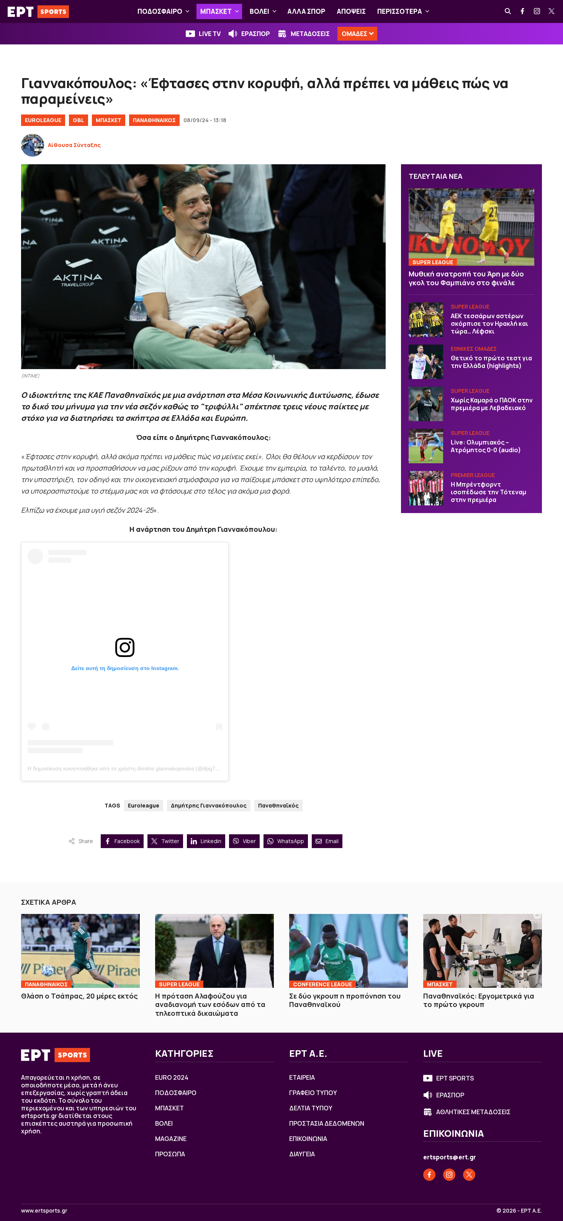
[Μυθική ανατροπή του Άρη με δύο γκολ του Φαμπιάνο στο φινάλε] (471, 227)
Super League (432, 262)
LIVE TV (210, 33)
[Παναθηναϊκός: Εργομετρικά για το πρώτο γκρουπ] (482, 950)
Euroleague (143, 805)
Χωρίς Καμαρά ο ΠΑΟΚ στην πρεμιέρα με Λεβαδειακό (492, 404)
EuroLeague (43, 120)
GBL (78, 120)
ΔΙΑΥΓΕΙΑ (302, 1154)
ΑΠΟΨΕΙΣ (351, 11)
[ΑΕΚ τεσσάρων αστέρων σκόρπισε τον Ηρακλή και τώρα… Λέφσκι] (426, 319)
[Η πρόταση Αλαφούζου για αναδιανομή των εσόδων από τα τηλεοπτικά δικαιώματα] (214, 950)
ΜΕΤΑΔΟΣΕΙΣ (310, 33)
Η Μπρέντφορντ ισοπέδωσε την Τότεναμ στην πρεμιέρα (488, 492)
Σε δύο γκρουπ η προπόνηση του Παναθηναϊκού (345, 1000)
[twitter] (551, 11)
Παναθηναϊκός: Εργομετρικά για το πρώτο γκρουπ (478, 1000)
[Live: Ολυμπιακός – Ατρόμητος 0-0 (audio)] (426, 446)
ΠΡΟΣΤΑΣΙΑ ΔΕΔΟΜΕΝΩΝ (326, 1123)
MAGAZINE (171, 1138)
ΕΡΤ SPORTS (455, 1078)
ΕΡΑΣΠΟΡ (255, 33)
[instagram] (537, 11)
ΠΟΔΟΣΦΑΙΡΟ (159, 11)
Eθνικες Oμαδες (474, 348)
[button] (187, 11)
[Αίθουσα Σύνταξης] (32, 145)
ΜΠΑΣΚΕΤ (216, 11)
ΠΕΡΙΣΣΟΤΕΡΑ (399, 11)
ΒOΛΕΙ (259, 11)
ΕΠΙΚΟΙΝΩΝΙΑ (308, 1138)
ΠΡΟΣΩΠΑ (170, 1154)
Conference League (322, 984)
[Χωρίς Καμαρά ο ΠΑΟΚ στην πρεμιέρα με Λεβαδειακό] (426, 404)
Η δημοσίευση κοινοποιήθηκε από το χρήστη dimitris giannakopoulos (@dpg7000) (127, 768)
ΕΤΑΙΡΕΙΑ (302, 1077)
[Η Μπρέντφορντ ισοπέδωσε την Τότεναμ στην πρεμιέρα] (426, 488)
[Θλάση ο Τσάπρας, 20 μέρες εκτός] (80, 950)
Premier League (473, 475)
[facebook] (522, 11)
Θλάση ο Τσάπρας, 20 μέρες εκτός (79, 995)
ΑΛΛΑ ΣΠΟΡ (306, 11)
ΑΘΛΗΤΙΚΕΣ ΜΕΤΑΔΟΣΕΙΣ (473, 1112)
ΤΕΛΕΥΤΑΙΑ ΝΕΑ (436, 176)
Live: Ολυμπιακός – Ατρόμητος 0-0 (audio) (486, 446)
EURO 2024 (171, 1077)
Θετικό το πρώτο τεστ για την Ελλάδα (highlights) (491, 362)
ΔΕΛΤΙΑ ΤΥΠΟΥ (310, 1108)
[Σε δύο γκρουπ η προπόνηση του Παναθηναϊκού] (348, 950)
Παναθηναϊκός (278, 805)
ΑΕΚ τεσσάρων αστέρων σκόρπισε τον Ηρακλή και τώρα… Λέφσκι (489, 323)
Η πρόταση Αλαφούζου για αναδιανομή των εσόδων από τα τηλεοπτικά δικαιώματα (210, 1004)
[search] (508, 11)
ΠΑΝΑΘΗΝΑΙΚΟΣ (154, 120)
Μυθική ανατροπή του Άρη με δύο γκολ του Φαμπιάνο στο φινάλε (466, 278)
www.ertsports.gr (44, 1210)
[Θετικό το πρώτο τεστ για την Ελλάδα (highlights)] (426, 362)
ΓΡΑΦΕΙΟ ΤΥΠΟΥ (313, 1093)
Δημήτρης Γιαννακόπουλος (209, 805)
